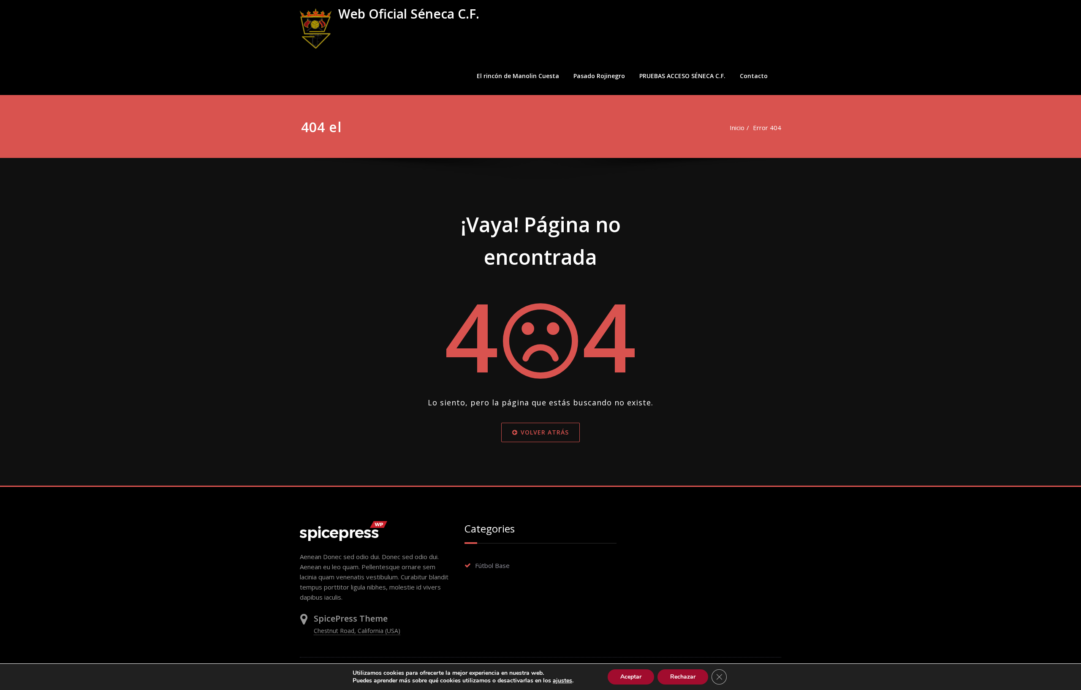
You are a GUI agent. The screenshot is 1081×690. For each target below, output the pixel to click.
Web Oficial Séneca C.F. (408, 13)
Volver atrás (545, 432)
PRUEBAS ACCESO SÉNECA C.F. (682, 76)
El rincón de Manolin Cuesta (518, 76)
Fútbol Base (492, 565)
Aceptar (630, 677)
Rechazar (682, 677)
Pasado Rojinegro (599, 76)
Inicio (737, 127)
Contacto (754, 76)
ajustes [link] (562, 680)
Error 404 (767, 127)
